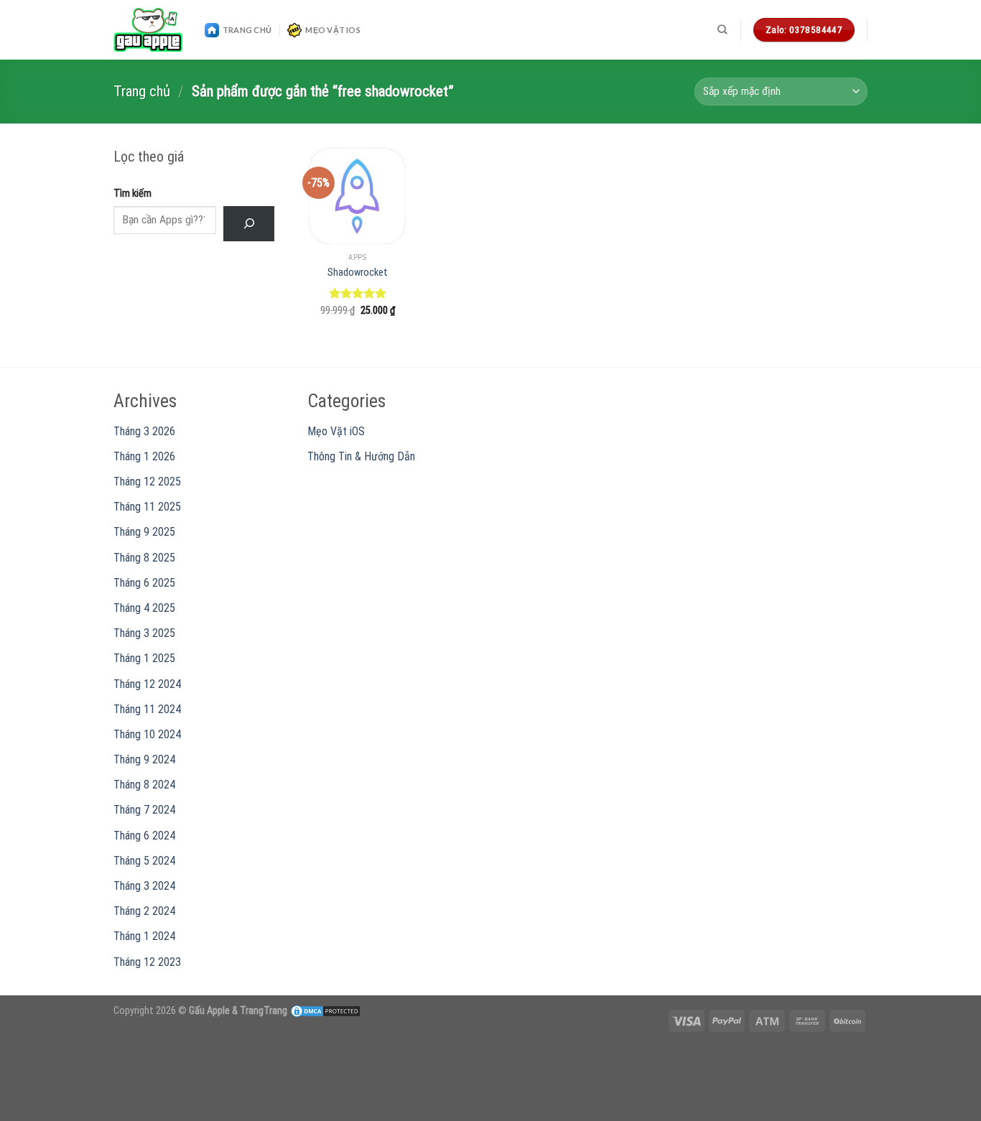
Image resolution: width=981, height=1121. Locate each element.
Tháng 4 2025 (144, 608)
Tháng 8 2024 (144, 784)
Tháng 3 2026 (144, 431)
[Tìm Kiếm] (248, 223)
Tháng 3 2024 (144, 886)
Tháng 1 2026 (144, 456)
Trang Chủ (247, 29)
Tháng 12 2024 (147, 684)
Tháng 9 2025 (144, 532)
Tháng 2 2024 (144, 911)
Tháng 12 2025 (147, 481)
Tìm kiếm (132, 193)
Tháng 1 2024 (144, 936)
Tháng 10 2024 (147, 734)
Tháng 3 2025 (144, 633)
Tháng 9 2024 (144, 759)
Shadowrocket (357, 272)
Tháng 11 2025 (147, 506)
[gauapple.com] (148, 30)
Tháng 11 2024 (147, 709)
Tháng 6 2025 (144, 583)
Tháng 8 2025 (144, 557)
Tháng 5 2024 (144, 861)
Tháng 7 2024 (144, 810)
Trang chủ (141, 91)
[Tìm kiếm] (722, 29)
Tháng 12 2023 (147, 962)
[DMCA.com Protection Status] (325, 1011)
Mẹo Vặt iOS (332, 29)
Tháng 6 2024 (144, 835)
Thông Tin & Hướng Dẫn (361, 456)
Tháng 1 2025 (144, 658)
